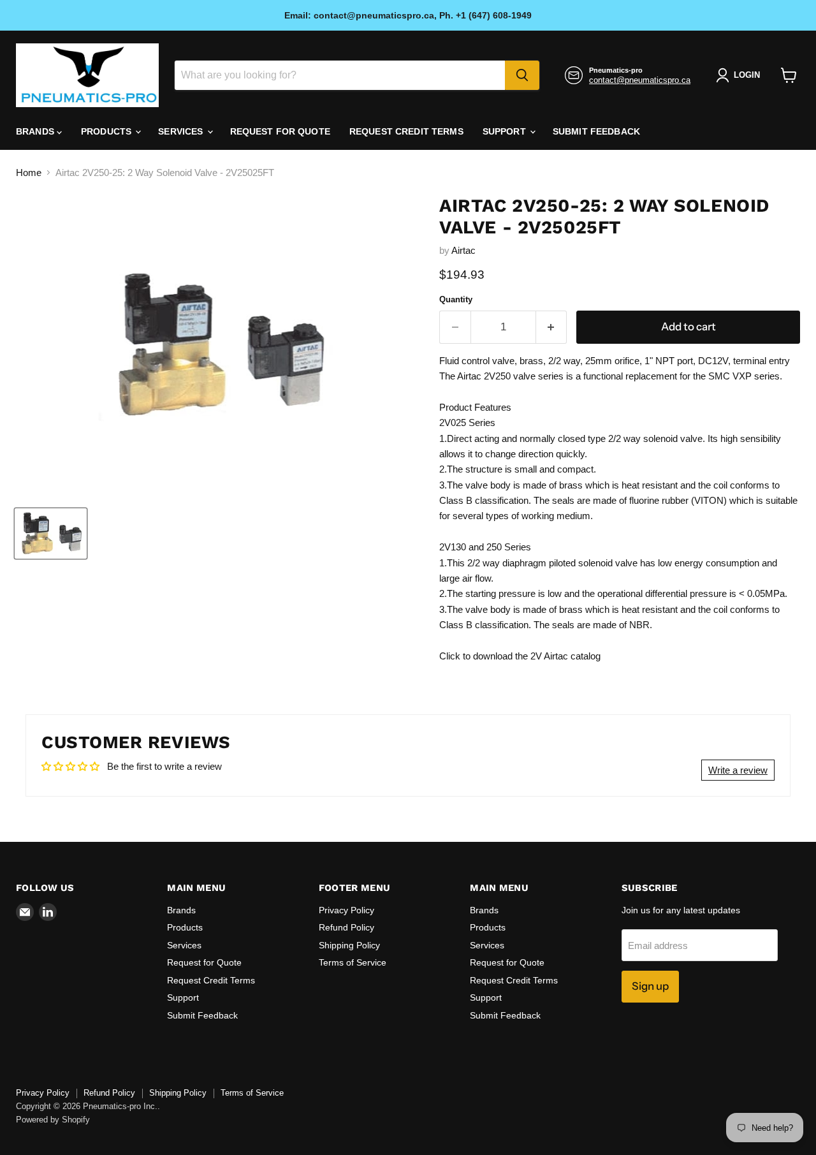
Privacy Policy (346, 910)
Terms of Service (352, 962)
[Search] (522, 75)
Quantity (455, 299)
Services (181, 131)
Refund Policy (346, 927)
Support (505, 131)
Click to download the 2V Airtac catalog (520, 656)
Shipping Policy (349, 945)
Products (107, 131)
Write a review (738, 770)
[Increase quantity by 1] (551, 327)
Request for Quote (280, 131)
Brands (36, 131)
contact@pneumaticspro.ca (639, 80)
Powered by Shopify (53, 1119)
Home (28, 172)
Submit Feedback (596, 131)
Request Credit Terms (406, 131)
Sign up (650, 986)
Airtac (463, 250)
